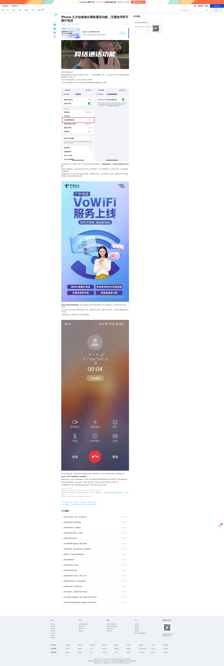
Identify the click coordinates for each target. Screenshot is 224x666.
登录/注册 (217, 6)
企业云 (91, 648)
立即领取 (122, 33)
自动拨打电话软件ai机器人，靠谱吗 (73, 533)
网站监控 (153, 652)
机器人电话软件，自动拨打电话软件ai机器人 (76, 592)
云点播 (116, 652)
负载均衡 (80, 652)
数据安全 (67, 652)
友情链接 (137, 631)
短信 (91, 652)
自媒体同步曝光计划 (83, 624)
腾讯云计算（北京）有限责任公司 (102, 663)
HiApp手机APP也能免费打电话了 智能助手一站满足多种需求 (80, 602)
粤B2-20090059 (116, 661)
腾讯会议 (80, 648)
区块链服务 (92, 645)
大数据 (128, 652)
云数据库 (129, 645)
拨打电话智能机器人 (69, 559)
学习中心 (53, 633)
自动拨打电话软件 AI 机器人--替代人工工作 (75, 576)
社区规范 (137, 624)
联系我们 (137, 628)
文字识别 (104, 652)
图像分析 (129, 648)
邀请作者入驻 (82, 626)
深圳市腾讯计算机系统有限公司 (95, 661)
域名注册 (67, 645)
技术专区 (53, 637)
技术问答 (53, 626)
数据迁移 (165, 652)
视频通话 (116, 648)
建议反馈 (200, 6)
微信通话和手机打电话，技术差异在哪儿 (75, 581)
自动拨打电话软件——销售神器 (72, 527)
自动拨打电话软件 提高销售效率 (72, 522)
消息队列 (104, 645)
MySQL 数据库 (142, 648)
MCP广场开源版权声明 (140, 633)
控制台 (206, 6)
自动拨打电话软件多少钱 (70, 538)
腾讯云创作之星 (110, 628)
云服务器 (80, 645)
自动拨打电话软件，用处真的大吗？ (73, 586)
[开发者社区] (14, 6)
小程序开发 (141, 652)
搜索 (206, 10)
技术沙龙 (53, 628)
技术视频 (53, 631)
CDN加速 (104, 648)
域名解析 (141, 645)
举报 (128, 24)
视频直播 (165, 645)
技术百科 (53, 635)
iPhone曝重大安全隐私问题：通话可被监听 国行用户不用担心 (80, 597)
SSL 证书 (153, 648)
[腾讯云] (5, 6)
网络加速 (116, 645)
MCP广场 (40, 10)
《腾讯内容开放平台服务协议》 (115, 492)
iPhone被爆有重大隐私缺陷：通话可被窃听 (75, 543)
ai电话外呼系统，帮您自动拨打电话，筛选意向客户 (77, 549)
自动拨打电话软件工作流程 (71, 565)
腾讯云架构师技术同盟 (112, 626)
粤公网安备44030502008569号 (129, 661)
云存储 (152, 645)
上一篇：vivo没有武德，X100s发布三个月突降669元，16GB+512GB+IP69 (78, 502)
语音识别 (165, 648)
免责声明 (137, 626)
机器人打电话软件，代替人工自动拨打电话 (75, 517)
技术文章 (53, 624)
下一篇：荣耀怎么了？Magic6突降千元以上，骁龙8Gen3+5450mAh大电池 (78, 504)
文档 (195, 6)
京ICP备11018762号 (125, 663)
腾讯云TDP (109, 631)
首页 (3, 10)
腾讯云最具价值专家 (111, 624)
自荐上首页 (81, 628)
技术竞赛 (81, 631)
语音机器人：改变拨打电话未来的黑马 (74, 554)
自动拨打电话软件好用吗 (70, 570)
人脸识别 (67, 648)
